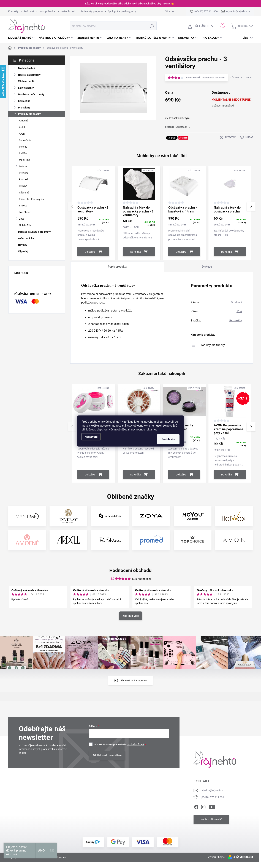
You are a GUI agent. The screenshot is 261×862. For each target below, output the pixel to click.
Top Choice (25, 212)
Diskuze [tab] (207, 266)
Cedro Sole (25, 140)
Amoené (23, 120)
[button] (251, 206)
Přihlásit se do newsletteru (107, 755)
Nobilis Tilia (25, 225)
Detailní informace (176, 127)
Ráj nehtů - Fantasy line (32, 199)
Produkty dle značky (29, 114)
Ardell (22, 127)
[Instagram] (203, 806)
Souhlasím (168, 439)
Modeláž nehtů (26, 68)
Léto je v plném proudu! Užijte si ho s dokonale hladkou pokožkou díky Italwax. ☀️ (129, 3)
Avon (22, 133)
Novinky (22, 244)
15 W (239, 311)
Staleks (23, 205)
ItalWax (23, 153)
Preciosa (24, 173)
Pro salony (24, 107)
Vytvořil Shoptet (216, 857)
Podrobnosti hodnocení (213, 77)
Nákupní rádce (47, 11)
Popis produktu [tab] (117, 266)
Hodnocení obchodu (130, 570)
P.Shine (23, 186)
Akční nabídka (26, 238)
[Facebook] (196, 806)
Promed (23, 179)
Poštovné (29, 11)
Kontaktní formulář (211, 819)
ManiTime (24, 159)
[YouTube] (212, 806)
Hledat (152, 26)
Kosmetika (24, 101)
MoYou (23, 166)
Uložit (184, 137)
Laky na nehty (26, 87)
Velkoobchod (68, 11)
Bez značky (235, 320)
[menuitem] (22, 38)
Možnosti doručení (223, 106)
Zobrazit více (131, 616)
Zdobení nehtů (26, 81)
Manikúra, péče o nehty (31, 94)
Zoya (22, 218)
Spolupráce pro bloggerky (122, 11)
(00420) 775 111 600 (212, 797)
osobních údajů (135, 744)
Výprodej (23, 251)
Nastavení (91, 436)
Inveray (23, 146)
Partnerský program (91, 11)
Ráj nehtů (24, 192)
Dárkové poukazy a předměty (34, 231)
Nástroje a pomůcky (29, 74)
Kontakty (13, 11)
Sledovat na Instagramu (134, 680)
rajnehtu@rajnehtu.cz (213, 790)
